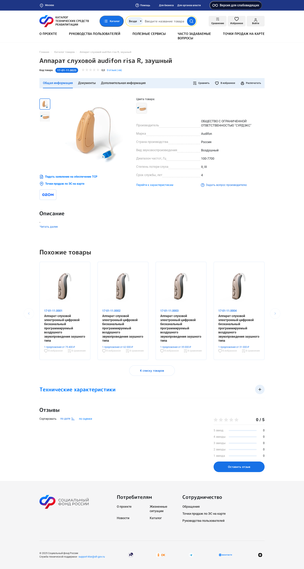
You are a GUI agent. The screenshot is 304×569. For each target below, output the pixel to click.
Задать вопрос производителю (226, 185)
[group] (94, 132)
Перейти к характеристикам (154, 185)
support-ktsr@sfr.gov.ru (92, 556)
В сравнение (78, 350)
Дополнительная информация (123, 83)
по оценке (85, 418)
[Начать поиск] (191, 21)
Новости (123, 518)
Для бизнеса (166, 5)
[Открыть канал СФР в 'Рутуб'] (130, 554)
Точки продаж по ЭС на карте (64, 183)
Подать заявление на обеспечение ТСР (71, 176)
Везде (133, 21)
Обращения (191, 506)
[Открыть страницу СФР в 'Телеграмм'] (191, 554)
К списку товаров (152, 371)
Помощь (145, 5)
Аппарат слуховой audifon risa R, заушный (105, 60)
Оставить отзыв (239, 467)
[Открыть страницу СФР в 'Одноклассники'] (160, 554)
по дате (65, 418)
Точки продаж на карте (244, 34)
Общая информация (58, 83)
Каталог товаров (64, 52)
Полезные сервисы (149, 34)
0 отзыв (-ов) (114, 70)
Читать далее (49, 226)
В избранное (227, 83)
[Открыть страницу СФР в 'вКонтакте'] (225, 555)
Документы (87, 83)
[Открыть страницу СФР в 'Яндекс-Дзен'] (260, 555)
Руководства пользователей (94, 34)
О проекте (48, 34)
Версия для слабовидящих (239, 5)
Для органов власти (189, 5)
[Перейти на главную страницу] (64, 21)
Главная (44, 52)
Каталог (156, 518)
